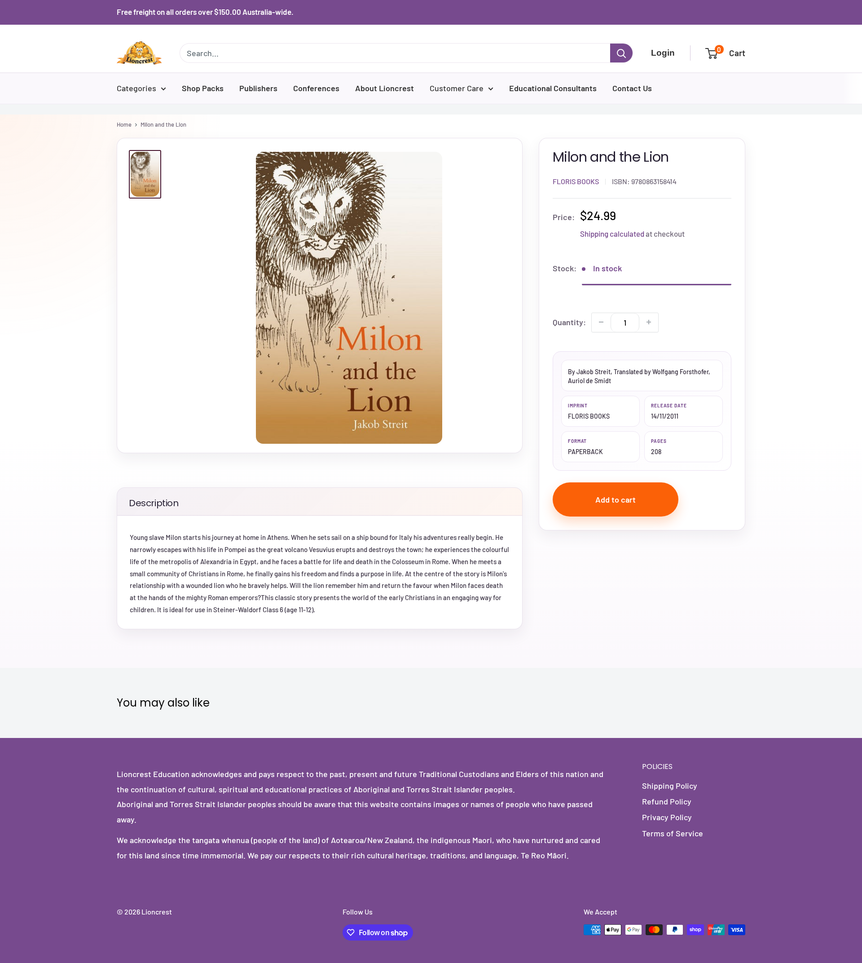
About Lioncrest (384, 88)
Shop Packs (203, 88)
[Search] (621, 53)
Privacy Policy (667, 817)
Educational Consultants (553, 88)
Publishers (258, 88)
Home (124, 124)
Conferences (316, 88)
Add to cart (615, 499)
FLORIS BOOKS (576, 181)
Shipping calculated (612, 233)
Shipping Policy (669, 786)
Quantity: (569, 322)
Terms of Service (672, 833)
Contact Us (632, 88)
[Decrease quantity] (601, 322)
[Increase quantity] (648, 322)
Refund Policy (666, 801)
